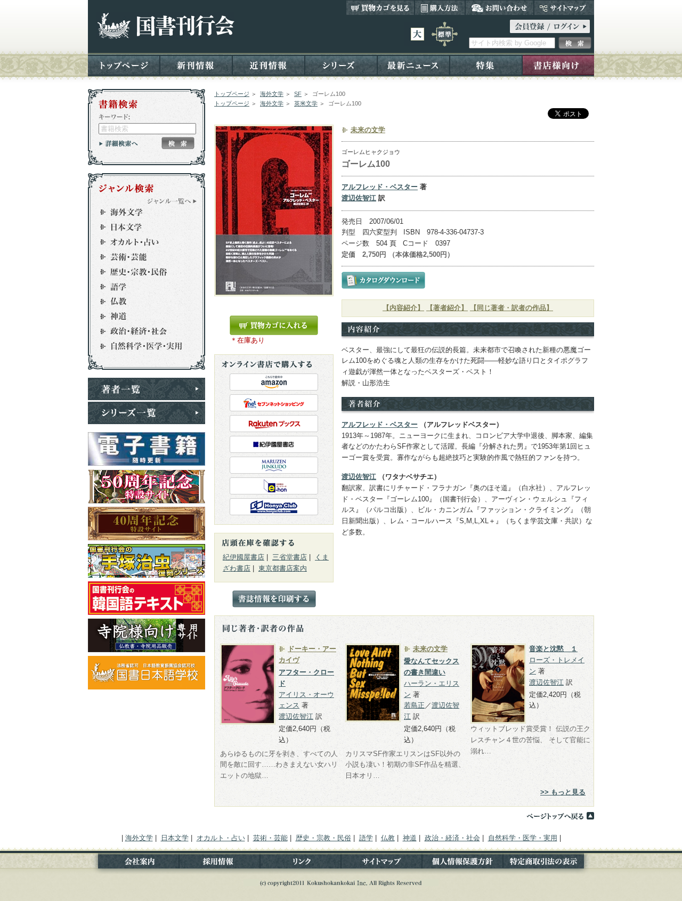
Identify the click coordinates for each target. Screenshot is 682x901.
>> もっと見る (563, 792)
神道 (141, 316)
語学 (141, 286)
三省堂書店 (289, 557)
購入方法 (440, 7)
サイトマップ (564, 7)
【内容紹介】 (403, 308)
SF (298, 94)
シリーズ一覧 (146, 413)
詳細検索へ (119, 143)
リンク (300, 863)
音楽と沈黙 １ (553, 649)
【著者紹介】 (447, 308)
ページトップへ (560, 815)
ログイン (550, 26)
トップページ (124, 65)
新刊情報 (196, 65)
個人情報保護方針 (462, 863)
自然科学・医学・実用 (141, 346)
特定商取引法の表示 (548, 863)
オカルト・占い (141, 241)
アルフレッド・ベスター (380, 187)
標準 (444, 34)
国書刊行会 (165, 25)
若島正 (414, 705)
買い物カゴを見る (380, 7)
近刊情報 (268, 65)
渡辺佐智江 (359, 198)
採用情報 (219, 863)
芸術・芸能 (141, 256)
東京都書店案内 (282, 568)
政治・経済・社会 (141, 331)
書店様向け (558, 65)
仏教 (141, 301)
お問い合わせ (499, 7)
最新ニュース (413, 65)
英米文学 (306, 103)
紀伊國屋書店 (243, 557)
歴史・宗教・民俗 (141, 271)
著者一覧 (146, 389)
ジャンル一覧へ (172, 201)
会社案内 (133, 863)
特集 (486, 65)
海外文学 (271, 94)
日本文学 (141, 227)
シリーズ (341, 65)
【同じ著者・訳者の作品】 (511, 308)
